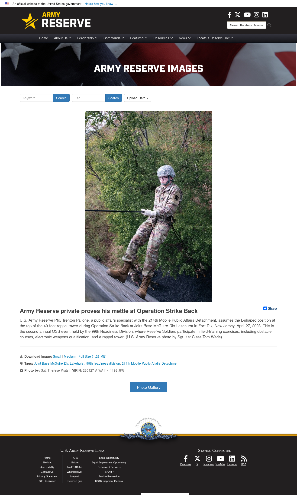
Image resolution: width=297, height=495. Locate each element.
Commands (111, 38)
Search (61, 98)
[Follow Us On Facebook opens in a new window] (185, 460)
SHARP (109, 471)
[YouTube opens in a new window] (247, 14)
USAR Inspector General (109, 481)
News (183, 38)
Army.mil (74, 476)
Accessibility (47, 467)
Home (43, 38)
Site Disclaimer (47, 481)
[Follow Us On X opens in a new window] (197, 460)
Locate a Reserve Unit (213, 38)
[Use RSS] (243, 460)
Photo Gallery (148, 387)
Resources (161, 38)
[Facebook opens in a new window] (229, 14)
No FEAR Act (74, 467)
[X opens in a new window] (238, 14)
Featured (137, 38)
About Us (61, 38)
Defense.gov (75, 481)
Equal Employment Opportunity (109, 462)
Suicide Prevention (109, 476)
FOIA (75, 457)
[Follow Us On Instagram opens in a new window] (209, 460)
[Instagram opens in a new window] (256, 14)
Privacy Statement (47, 476)
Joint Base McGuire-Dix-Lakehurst (59, 363)
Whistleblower (74, 471)
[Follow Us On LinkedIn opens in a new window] (232, 460)
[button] (101, 3)
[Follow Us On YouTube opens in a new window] (220, 460)
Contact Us (47, 471)
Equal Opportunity (109, 457)
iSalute (74, 462)
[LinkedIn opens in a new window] (265, 14)
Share (272, 308)
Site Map (47, 462)
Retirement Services (109, 467)
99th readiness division (103, 363)
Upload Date (136, 98)
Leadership (85, 38)
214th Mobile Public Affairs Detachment (150, 363)
